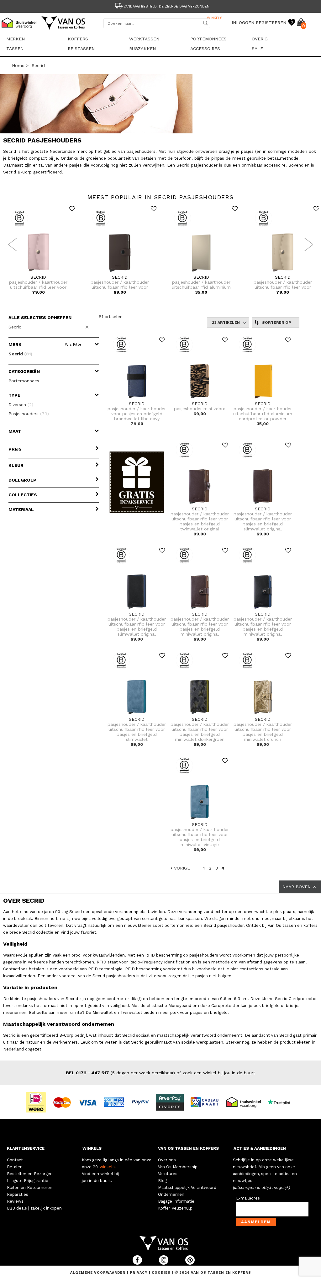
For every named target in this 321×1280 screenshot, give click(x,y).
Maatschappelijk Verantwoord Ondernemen (187, 1191)
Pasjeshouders (28, 413)
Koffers (78, 38)
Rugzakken (142, 48)
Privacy (139, 1273)
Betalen (15, 1166)
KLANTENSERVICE (26, 1148)
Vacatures (167, 1173)
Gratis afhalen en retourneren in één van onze (167, 18)
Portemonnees (208, 38)
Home (18, 65)
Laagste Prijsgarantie (27, 1180)
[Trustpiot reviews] (282, 1101)
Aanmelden (255, 1222)
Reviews (15, 1201)
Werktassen (144, 38)
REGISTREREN (271, 22)
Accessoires (205, 48)
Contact (15, 1160)
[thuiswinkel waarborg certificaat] (246, 1101)
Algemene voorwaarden (98, 1273)
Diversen (20, 404)
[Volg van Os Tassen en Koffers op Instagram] (164, 1263)
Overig (260, 38)
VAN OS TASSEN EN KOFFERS (188, 1148)
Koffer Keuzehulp (175, 1208)
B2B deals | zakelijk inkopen (34, 1208)
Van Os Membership (177, 1166)
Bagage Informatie (176, 1201)
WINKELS (92, 1148)
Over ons (167, 1160)
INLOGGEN (243, 22)
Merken (15, 38)
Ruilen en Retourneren (29, 1187)
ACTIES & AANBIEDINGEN (260, 1148)
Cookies (161, 1273)
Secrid (38, 65)
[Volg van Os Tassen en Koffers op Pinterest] (190, 1263)
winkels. (108, 1166)
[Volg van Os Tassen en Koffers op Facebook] (138, 1263)
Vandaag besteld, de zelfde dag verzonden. (167, 6)
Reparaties (17, 1194)
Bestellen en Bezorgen (30, 1173)
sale (257, 48)
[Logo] (63, 28)
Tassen (15, 48)
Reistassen (81, 48)
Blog (162, 1180)
